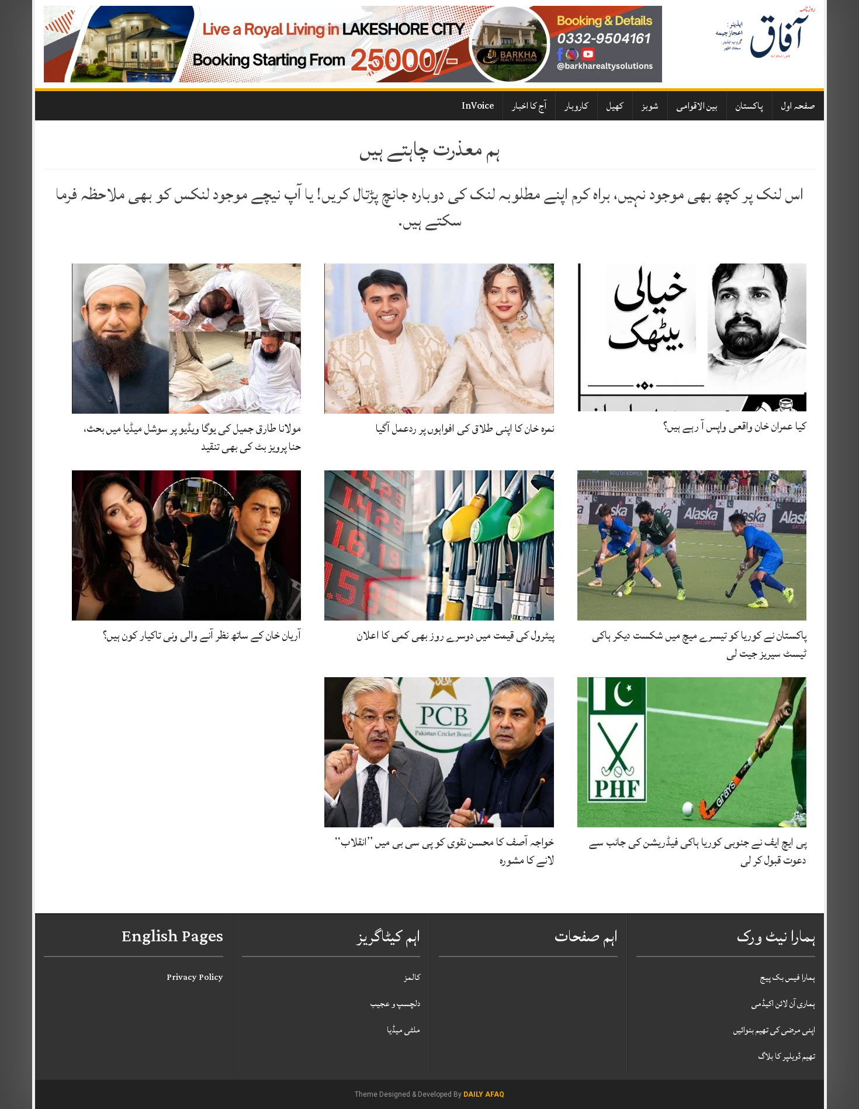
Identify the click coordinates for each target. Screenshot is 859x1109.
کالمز (412, 977)
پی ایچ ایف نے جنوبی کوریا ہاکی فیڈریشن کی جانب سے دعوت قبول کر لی (697, 851)
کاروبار (576, 105)
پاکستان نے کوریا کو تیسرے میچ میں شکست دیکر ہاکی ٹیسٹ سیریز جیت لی (699, 644)
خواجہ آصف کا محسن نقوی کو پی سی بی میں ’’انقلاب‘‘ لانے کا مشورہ (444, 851)
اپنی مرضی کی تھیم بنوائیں (774, 1029)
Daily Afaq (483, 1094)
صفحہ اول (798, 105)
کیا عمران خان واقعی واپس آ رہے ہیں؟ (734, 426)
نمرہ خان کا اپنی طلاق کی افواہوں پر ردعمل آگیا (465, 428)
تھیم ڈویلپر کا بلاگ (786, 1056)
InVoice (478, 105)
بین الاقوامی (697, 105)
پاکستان (749, 105)
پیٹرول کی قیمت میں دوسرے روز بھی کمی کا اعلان (455, 635)
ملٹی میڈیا (403, 1029)
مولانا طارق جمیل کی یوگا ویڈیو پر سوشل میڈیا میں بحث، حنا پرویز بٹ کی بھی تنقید (192, 437)
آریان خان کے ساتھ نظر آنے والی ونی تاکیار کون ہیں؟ (202, 635)
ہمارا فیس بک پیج (787, 977)
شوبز (650, 105)
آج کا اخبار (529, 105)
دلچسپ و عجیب (395, 1003)
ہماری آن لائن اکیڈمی (783, 1003)
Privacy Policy (195, 977)
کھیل (615, 105)
